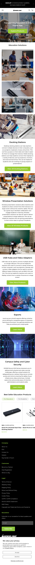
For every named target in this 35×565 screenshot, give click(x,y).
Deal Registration (7, 470)
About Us (4, 446)
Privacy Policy (6, 493)
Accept (17, 552)
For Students (22, 399)
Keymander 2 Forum (8, 458)
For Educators (8, 399)
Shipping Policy (6, 487)
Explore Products (17, 31)
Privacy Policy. (9, 548)
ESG (3, 449)
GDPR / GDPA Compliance (10, 499)
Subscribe (8, 529)
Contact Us (5, 452)
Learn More (17, 329)
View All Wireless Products (17, 226)
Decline (17, 556)
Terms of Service (7, 482)
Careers (4, 455)
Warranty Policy (6, 484)
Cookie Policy (6, 496)
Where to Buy (6, 473)
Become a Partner (7, 467)
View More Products (17, 282)
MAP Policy (5, 504)
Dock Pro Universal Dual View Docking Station (11, 428)
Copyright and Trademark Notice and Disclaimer (16, 507)
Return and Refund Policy (9, 490)
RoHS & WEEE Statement (10, 501)
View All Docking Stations (17, 169)
